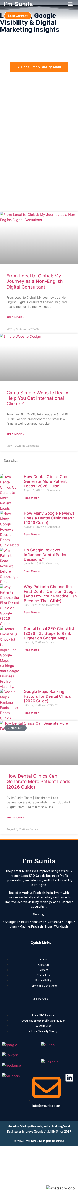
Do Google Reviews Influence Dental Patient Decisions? (46, 555)
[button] (70, 4)
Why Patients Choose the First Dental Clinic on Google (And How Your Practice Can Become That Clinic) (50, 593)
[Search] (3, 469)
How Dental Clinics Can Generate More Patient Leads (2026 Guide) (45, 481)
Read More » (15, 317)
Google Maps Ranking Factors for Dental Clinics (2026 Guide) (47, 696)
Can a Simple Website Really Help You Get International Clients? (37, 398)
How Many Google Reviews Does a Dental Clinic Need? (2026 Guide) (49, 518)
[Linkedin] (69, 1077)
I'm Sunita (18, 4)
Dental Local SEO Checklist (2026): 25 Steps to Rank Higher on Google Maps (49, 633)
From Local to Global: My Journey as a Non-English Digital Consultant (34, 281)
